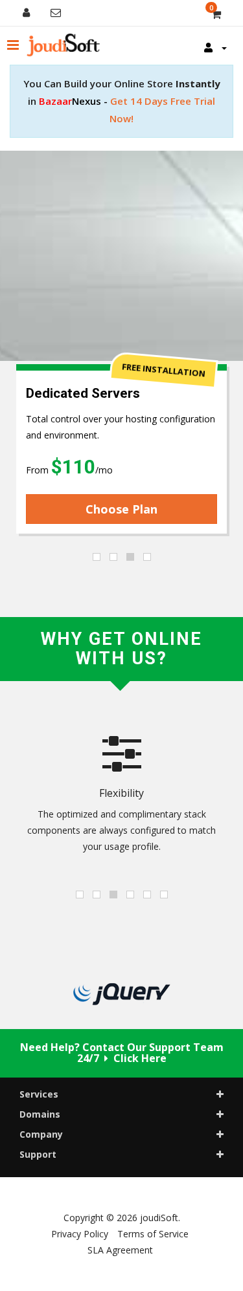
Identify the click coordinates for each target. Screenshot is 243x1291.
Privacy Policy (79, 1234)
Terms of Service (153, 1234)
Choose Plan (121, 509)
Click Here (140, 1058)
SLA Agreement (120, 1250)
